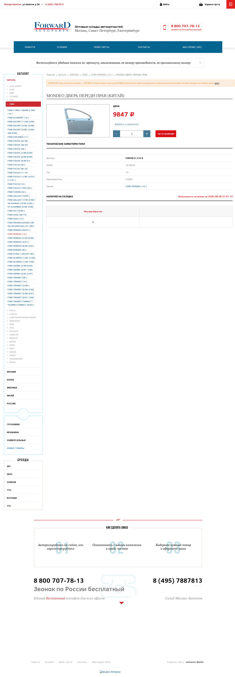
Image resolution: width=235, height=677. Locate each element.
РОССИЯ (11, 403)
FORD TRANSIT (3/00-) (18, 285)
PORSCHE (13, 334)
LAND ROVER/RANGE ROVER (22, 317)
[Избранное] (230, 7)
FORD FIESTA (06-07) (18, 144)
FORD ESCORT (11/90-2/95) (21, 121)
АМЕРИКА (12, 387)
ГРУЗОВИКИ (13, 424)
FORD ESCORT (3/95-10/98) (21, 125)
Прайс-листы (101, 47)
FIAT (11, 99)
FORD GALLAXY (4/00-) (19, 195)
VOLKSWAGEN (16, 358)
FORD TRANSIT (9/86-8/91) (21, 293)
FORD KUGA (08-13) (17, 214)
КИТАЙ (10, 395)
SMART (12, 355)
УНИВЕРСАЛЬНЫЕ (16, 440)
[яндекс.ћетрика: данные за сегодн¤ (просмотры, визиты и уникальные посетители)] (110, 671)
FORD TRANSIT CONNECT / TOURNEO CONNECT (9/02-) (21, 303)
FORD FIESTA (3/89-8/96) (20, 152)
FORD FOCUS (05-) (16, 164)
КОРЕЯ (10, 379)
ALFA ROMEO (15, 86)
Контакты (144, 47)
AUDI (11, 89)
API (9, 466)
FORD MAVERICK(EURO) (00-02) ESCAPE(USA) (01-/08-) (21, 224)
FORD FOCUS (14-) (16, 184)
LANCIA (13, 313)
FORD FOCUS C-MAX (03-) (20, 187)
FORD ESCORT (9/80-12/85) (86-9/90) (21, 131)
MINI (11, 324)
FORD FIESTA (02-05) (18, 140)
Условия (62, 47)
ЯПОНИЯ (11, 371)
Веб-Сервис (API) (192, 47)
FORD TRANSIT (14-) (17, 281)
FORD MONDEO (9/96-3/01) (21, 245)
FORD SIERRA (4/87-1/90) (20, 269)
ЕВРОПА (11, 80)
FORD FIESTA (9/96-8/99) (20, 156)
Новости (30, 47)
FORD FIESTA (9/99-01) (19, 160)
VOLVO (12, 362)
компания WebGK (195, 662)
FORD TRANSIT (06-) (17, 277)
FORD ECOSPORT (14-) (18, 117)
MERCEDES (14, 320)
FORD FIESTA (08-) (17, 148)
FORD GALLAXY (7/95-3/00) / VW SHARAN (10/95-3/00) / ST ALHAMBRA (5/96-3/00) (22, 203)
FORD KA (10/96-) (16, 210)
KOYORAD (12, 497)
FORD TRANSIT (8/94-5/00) (21, 289)
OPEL (11, 327)
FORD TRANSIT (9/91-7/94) (21, 297)
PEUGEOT (13, 331)
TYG (9, 490)
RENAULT (13, 338)
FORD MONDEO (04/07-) (19, 230)
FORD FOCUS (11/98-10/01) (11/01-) (21, 178)
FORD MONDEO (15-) (17, 234)
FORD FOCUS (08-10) (18, 168)
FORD (11, 104)
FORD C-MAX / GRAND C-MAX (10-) (21, 112)
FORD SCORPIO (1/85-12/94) (21, 257)
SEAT (11, 348)
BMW (11, 93)
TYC (9, 505)
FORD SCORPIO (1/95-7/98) (21, 261)
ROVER (12, 341)
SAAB (12, 344)
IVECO (12, 310)
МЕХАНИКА (13, 432)
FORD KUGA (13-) (16, 218)
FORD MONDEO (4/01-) (18, 241)
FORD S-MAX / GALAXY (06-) (21, 253)
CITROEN (13, 96)
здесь (217, 83)
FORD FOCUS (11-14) (18, 172)
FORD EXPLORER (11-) (18, 136)
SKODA (12, 351)
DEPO (9, 474)
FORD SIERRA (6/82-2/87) (20, 273)
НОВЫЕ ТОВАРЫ (15, 448)
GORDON (11, 482)
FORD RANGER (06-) (17, 249)
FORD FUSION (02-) (17, 191)
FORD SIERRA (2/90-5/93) (20, 265)
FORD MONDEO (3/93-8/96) (21, 237)
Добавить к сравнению (127, 124)
